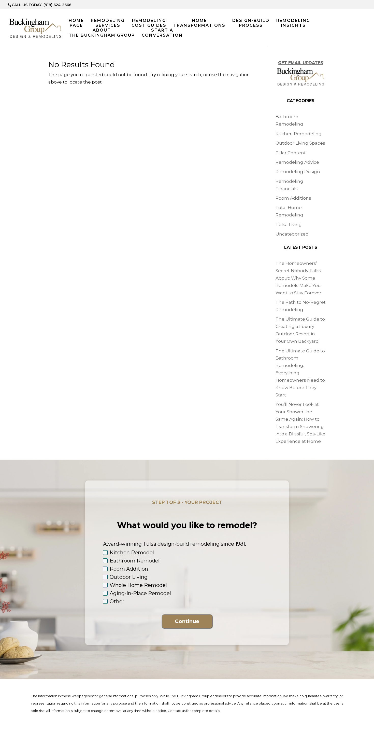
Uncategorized (292, 234)
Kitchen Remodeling (299, 133)
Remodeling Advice (297, 162)
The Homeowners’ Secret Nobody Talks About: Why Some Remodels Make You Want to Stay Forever (298, 278)
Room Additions (293, 198)
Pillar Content (291, 152)
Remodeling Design (298, 171)
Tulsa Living (289, 224)
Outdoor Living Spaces (300, 143)
